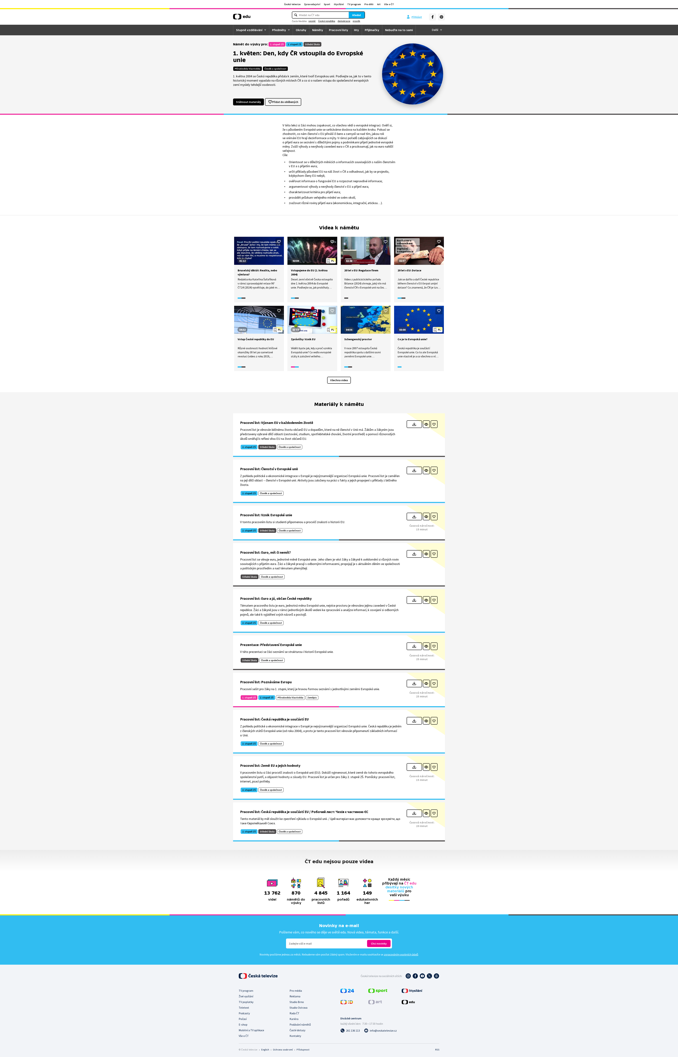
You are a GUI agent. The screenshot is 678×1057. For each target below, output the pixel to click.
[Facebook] (432, 16)
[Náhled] (426, 424)
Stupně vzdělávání (249, 30)
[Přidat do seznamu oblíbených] (278, 241)
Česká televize (292, 4)
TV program (354, 4)
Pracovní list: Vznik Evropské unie (266, 515)
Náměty (317, 30)
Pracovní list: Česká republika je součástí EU (274, 719)
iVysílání (339, 4)
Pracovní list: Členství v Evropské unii (269, 469)
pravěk (356, 21)
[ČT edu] (241, 17)
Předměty (279, 30)
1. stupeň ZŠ (277, 44)
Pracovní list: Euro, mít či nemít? (265, 552)
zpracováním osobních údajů (401, 954)
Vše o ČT (389, 4)
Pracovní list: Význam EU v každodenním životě (276, 422)
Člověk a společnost (275, 68)
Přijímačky (372, 30)
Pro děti (368, 4)
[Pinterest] (441, 16)
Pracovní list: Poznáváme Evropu (266, 682)
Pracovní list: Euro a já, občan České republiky (276, 598)
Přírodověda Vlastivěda (247, 68)
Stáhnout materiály (248, 102)
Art (379, 4)
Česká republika (326, 21)
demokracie (344, 21)
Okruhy (301, 30)
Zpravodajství (312, 4)
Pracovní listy (338, 30)
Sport (327, 4)
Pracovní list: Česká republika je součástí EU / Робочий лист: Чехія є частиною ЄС (304, 811)
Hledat (356, 15)
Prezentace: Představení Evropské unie (271, 644)
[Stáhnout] (414, 424)
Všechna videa (339, 380)
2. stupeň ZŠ (294, 44)
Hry (356, 30)
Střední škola (312, 44)
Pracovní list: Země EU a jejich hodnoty (270, 765)
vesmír (312, 21)
